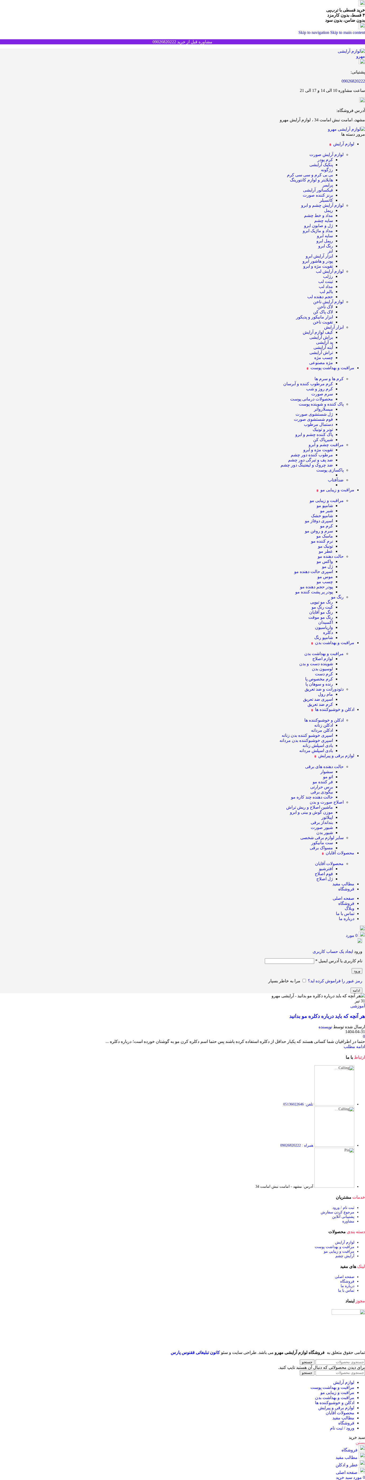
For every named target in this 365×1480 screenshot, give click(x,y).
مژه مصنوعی (321, 362)
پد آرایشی (324, 342)
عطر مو (326, 551)
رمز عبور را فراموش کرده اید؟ (335, 981)
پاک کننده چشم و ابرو (314, 434)
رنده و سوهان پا (319, 684)
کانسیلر (326, 200)
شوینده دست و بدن (316, 663)
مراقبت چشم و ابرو (326, 444)
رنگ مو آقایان (321, 612)
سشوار (326, 771)
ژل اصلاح (324, 879)
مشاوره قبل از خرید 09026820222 (182, 42)
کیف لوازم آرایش (318, 332)
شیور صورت (322, 827)
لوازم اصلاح (322, 658)
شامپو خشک (322, 515)
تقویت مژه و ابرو (318, 266)
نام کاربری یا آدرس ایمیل (338, 961)
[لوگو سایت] (347, 56)
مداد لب (326, 286)
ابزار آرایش (334, 327)
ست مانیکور (322, 842)
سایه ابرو (325, 235)
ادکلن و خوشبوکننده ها (324, 720)
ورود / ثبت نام (342, 1428)
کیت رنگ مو (322, 607)
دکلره (328, 632)
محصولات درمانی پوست (311, 399)
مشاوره (348, 1221)
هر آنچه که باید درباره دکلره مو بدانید (327, 1016)
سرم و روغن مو (319, 531)
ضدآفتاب (336, 480)
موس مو (325, 576)
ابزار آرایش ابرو (319, 256)
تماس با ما (346, 1290)
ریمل (328, 210)
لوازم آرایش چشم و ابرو (322, 205)
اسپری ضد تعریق (318, 699)
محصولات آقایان (329, 863)
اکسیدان (325, 622)
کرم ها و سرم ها (329, 378)
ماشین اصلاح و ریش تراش (309, 807)
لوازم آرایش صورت (326, 154)
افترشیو (326, 868)
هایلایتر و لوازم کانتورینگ (311, 180)
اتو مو (328, 776)
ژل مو (327, 566)
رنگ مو (337, 597)
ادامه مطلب (354, 1046)
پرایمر (328, 185)
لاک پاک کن (323, 312)
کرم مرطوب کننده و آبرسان (308, 383)
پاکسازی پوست (330, 470)
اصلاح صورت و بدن (327, 802)
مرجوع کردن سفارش (337, 1212)
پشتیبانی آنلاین (343, 1217)
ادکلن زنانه (323, 725)
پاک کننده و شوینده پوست (321, 404)
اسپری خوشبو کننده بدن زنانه (307, 735)
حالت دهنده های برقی (324, 766)
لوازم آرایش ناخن (328, 301)
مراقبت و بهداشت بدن (324, 653)
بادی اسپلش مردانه (316, 750)
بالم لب (326, 291)
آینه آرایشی (323, 347)
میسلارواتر (323, 409)
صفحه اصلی (344, 1277)
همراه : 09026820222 (296, 1145)
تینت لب (325, 281)
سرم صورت (322, 394)
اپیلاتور (327, 817)
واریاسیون (324, 627)
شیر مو (326, 510)
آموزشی (357, 1006)
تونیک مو (325, 546)
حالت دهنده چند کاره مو (312, 797)
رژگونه (327, 170)
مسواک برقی (321, 848)
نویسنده (325, 1027)
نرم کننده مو (322, 541)
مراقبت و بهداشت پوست (334, 1247)
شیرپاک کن (323, 439)
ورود (357, 971)
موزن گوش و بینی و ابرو (311, 812)
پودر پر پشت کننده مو (314, 592)
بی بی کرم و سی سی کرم (310, 175)
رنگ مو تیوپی (321, 602)
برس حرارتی (321, 787)
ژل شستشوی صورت (314, 414)
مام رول (325, 694)
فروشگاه (347, 1281)
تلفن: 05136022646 (298, 1104)
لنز (330, 251)
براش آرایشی (321, 337)
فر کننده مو (323, 782)
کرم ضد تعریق (320, 704)
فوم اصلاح (324, 873)
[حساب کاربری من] (360, 942)
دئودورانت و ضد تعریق (324, 689)
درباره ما (347, 1286)
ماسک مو (324, 536)
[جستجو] (362, 929)
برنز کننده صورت (318, 195)
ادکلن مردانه (322, 730)
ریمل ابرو (324, 241)
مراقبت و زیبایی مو (327, 500)
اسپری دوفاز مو (319, 521)
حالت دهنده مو (331, 556)
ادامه (356, 990)
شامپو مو (325, 505)
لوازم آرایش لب (330, 271)
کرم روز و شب (319, 389)
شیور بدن (324, 832)
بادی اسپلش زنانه (317, 745)
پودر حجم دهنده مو (316, 587)
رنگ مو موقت (320, 617)
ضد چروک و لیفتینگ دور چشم (307, 465)
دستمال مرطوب (318, 424)
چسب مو (325, 581)
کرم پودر (325, 159)
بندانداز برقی (322, 822)
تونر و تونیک (323, 429)
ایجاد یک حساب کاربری (333, 951)
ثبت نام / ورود (343, 1208)
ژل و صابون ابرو (318, 225)
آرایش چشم (344, 1256)
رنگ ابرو (325, 246)
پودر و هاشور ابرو (317, 261)
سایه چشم (323, 220)
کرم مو (326, 526)
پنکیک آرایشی (321, 164)
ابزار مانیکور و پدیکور (314, 317)
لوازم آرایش (344, 1242)
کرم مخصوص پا (319, 679)
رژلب (328, 276)
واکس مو (325, 561)
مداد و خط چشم (318, 215)
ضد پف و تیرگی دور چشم (310, 460)
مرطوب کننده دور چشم (312, 455)
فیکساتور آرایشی (318, 190)
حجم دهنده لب (320, 296)
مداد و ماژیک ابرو (318, 230)
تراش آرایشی (321, 352)
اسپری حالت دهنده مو (313, 571)
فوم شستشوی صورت (313, 419)
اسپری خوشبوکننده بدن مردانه (306, 740)
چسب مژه (323, 357)
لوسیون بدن (322, 669)
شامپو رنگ (323, 637)
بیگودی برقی (321, 792)
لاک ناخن (325, 307)
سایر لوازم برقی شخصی (322, 837)
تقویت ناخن (323, 322)
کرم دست (324, 674)
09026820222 (353, 81)
